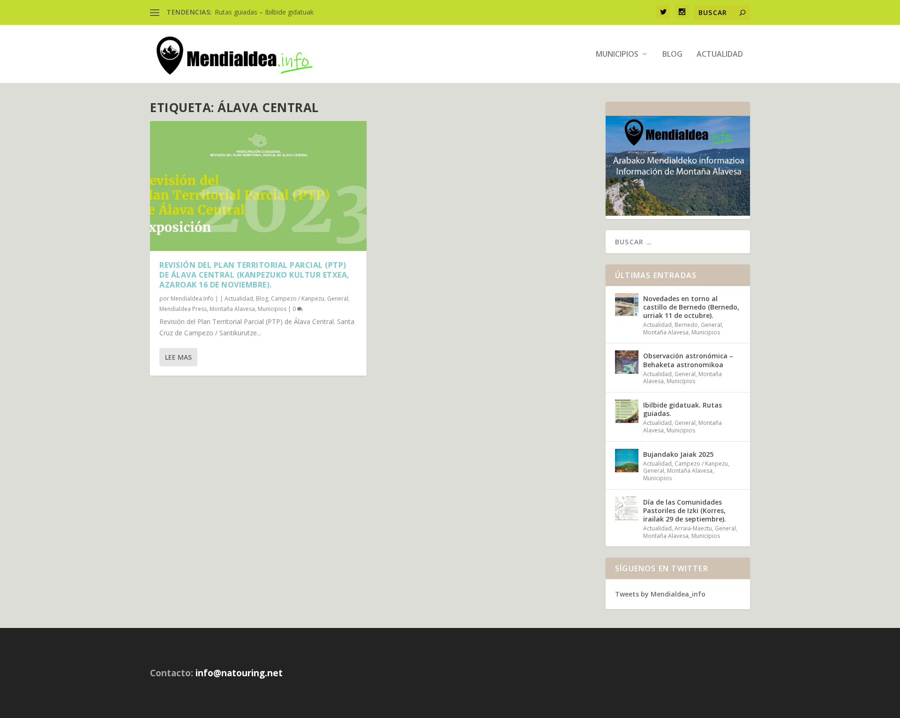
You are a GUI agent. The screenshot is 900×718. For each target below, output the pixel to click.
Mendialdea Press (183, 309)
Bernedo (686, 325)
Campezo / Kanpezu (297, 298)
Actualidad (720, 54)
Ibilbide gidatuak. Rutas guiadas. (682, 409)
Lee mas (178, 357)
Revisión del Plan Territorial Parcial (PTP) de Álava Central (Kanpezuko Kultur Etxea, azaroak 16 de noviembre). (254, 275)
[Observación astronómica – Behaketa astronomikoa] (626, 362)
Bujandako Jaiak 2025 (678, 454)
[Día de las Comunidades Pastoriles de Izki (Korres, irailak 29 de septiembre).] (626, 508)
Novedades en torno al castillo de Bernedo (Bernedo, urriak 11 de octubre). (691, 307)
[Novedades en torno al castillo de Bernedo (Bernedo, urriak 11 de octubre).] (626, 305)
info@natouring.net (239, 673)
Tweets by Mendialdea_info (660, 594)
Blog (672, 54)
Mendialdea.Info (192, 298)
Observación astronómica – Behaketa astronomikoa (688, 360)
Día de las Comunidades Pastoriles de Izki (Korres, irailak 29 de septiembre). (684, 510)
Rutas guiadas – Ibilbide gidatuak (264, 12)
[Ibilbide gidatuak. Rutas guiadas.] (626, 411)
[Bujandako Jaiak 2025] (626, 460)
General (337, 298)
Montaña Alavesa (232, 309)
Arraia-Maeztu (693, 528)
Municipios (617, 54)
